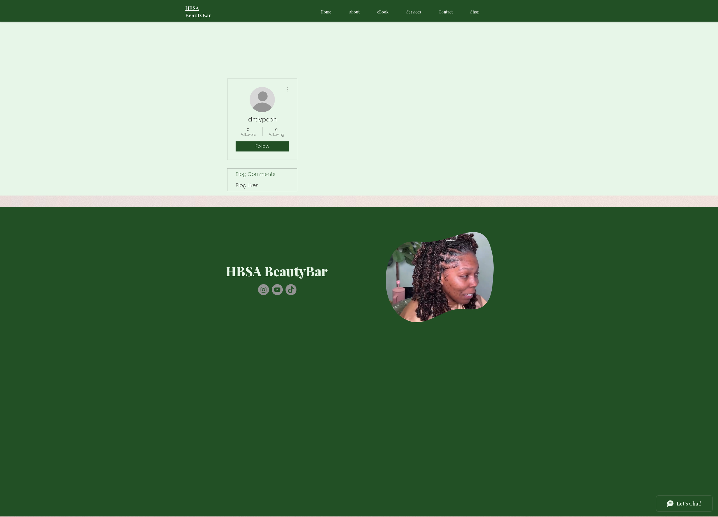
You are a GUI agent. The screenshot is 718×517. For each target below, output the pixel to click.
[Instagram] (263, 289)
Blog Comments (255, 174)
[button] (486, 316)
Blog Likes (247, 185)
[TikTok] (291, 289)
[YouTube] (277, 289)
